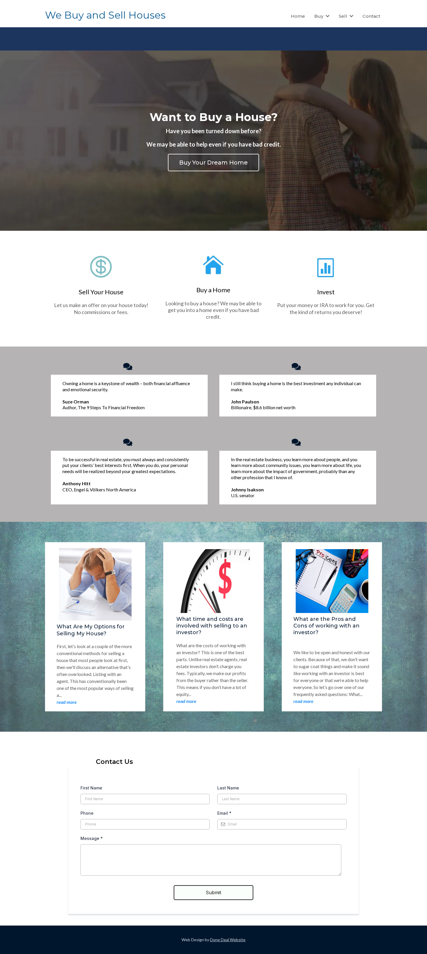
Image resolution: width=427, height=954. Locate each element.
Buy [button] (319, 16)
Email (224, 813)
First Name (91, 787)
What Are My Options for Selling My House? (91, 629)
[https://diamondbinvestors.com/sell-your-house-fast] (101, 267)
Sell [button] (343, 16)
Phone (87, 813)
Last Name (228, 787)
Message (91, 838)
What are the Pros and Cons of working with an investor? (326, 626)
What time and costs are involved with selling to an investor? (211, 626)
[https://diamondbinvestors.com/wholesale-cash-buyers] (213, 265)
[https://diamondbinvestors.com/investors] (326, 267)
